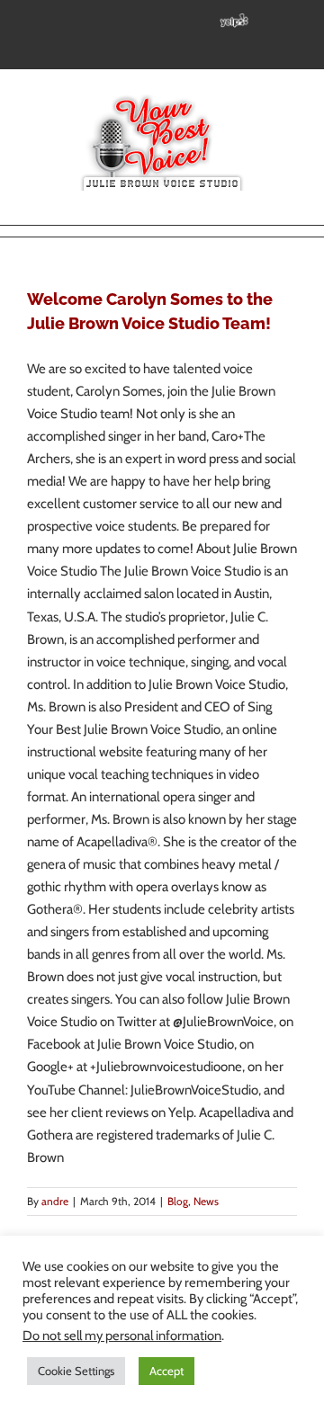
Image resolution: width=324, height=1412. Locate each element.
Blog (177, 1201)
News (206, 1201)
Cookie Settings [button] (76, 1370)
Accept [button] (166, 1370)
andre (54, 1201)
